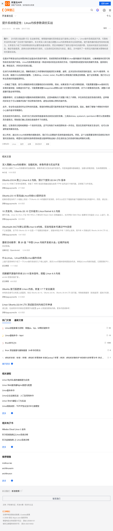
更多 (4, 413)
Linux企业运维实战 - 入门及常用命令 (18, 395)
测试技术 (38, 144)
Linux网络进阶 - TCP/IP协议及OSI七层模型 (20, 406)
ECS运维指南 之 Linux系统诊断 (15, 439)
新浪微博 (15, 491)
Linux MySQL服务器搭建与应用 (15, 379)
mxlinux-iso (7, 463)
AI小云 (4, 172)
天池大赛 (20, 504)
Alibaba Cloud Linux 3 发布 (14, 429)
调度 (47, 144)
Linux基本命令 (8, 390)
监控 (22, 144)
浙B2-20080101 (29, 520)
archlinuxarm (8, 468)
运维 (29, 144)
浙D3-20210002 (27, 523)
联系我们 (56, 498)
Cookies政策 (25, 514)
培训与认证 (29, 504)
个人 (109, 15)
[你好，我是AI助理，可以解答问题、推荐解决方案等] (97, 10)
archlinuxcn (7, 473)
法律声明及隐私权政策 (11, 514)
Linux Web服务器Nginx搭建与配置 (17, 385)
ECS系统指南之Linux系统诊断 (15, 434)
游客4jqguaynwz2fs (9, 188)
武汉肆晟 (5, 266)
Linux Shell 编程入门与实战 (14, 400)
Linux (14, 144)
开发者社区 (11, 504)
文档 (4, 504)
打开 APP (105, 3)
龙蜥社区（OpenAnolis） (11, 250)
